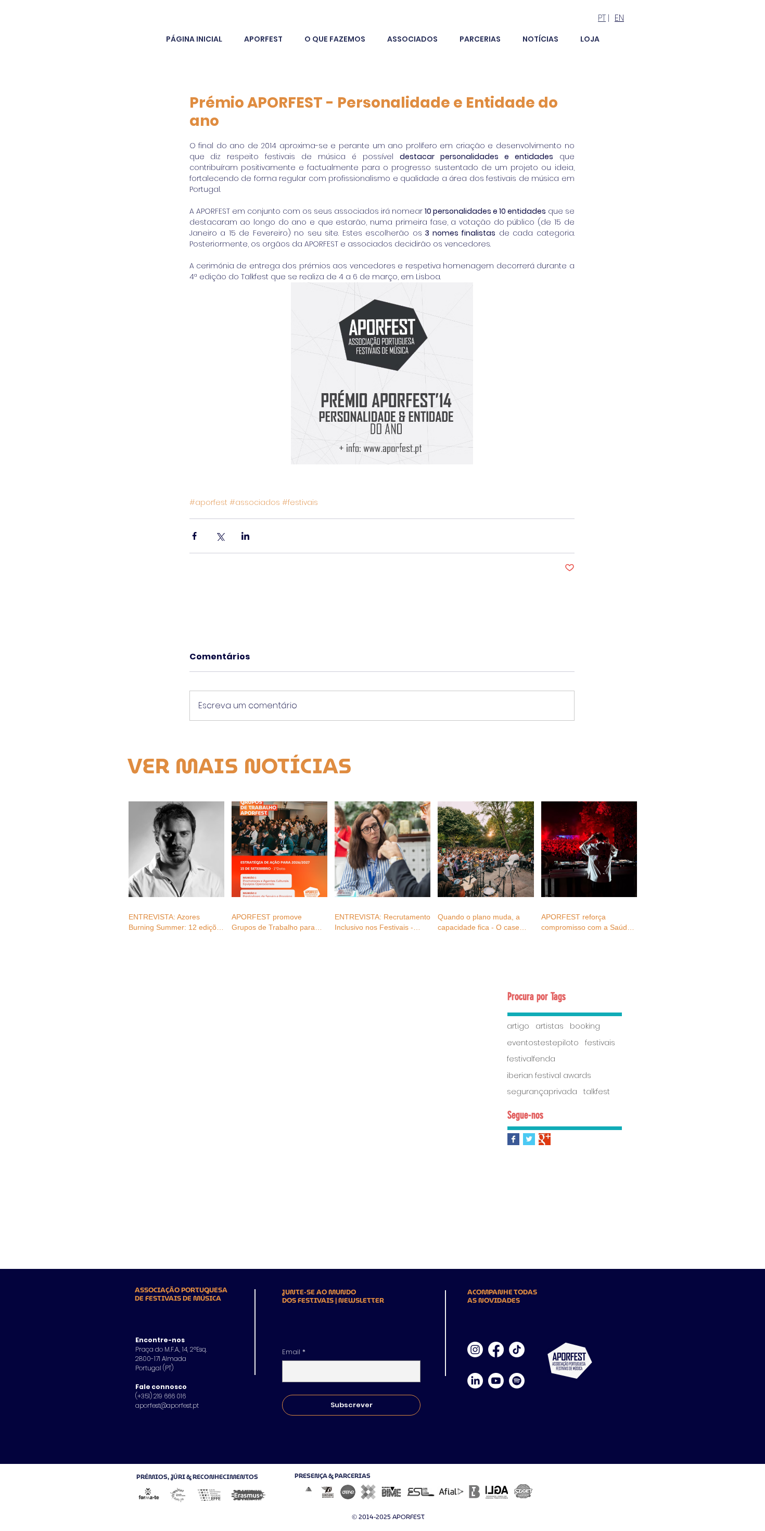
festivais (600, 1043)
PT (602, 18)
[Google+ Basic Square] (545, 1139)
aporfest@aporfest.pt (167, 1405)
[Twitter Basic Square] (529, 1139)
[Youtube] (496, 1381)
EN (619, 18)
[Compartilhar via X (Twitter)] (220, 536)
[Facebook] (496, 1349)
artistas (550, 1026)
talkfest (596, 1092)
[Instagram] (475, 1349)
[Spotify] (517, 1381)
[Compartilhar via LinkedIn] (245, 536)
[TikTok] (517, 1349)
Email (293, 1352)
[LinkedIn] (475, 1381)
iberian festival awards (549, 1076)
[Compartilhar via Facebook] (194, 536)
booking (585, 1026)
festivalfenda (531, 1059)
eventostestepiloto (543, 1043)
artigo (518, 1026)
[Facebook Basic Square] (513, 1139)
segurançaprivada (542, 1092)
